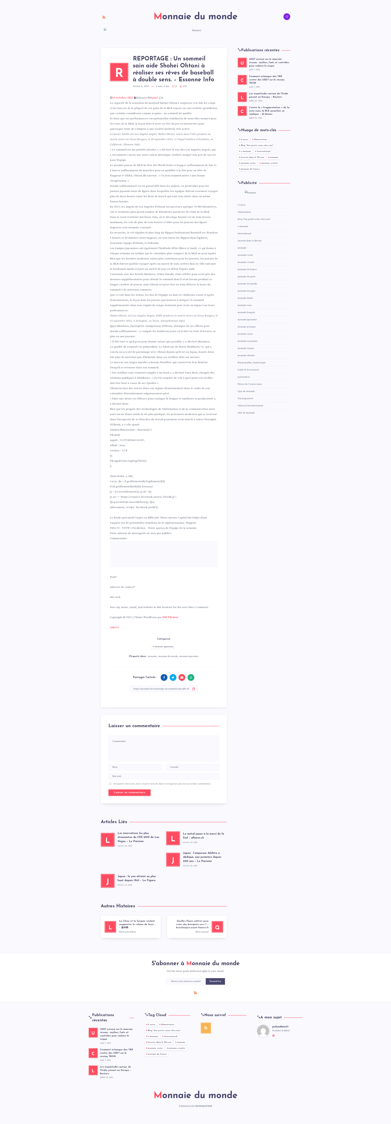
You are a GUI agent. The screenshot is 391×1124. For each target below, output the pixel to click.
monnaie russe (245, 334)
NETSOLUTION (203, 1106)
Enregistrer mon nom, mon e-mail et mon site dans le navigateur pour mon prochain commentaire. (162, 784)
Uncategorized (245, 398)
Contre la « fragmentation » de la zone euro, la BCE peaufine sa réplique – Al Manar (269, 110)
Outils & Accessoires (248, 369)
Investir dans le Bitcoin (252, 157)
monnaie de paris (246, 276)
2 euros (244, 139)
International (263, 151)
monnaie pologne (247, 326)
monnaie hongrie (246, 312)
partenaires (244, 377)
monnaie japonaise (164, 647)
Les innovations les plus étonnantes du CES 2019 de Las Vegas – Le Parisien (138, 837)
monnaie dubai (245, 298)
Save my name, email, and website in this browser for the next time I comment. (159, 607)
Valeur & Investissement (250, 405)
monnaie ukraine (246, 355)
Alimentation (260, 139)
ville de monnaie (246, 412)
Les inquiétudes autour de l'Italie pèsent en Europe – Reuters (115, 1070)
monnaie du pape (247, 291)
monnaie (152, 656)
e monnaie (246, 151)
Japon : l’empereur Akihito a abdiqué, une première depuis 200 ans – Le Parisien (202, 857)
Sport (154, 97)
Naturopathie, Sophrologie (252, 362)
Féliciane (141, 97)
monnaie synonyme (248, 341)
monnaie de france (250, 169)
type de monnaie (246, 391)
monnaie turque (246, 348)
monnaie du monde (168, 656)
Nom (113, 577)
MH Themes (170, 617)
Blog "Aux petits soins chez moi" (257, 145)
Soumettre (215, 981)
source (114, 627)
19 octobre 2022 (122, 97)
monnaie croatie (269, 163)
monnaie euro (245, 305)
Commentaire (118, 538)
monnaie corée (248, 163)
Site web (115, 597)
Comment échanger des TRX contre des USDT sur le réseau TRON (266, 79)
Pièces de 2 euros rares (250, 384)
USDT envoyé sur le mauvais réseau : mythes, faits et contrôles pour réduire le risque (269, 62)
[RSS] (104, 17)
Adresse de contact (122, 587)
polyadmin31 (280, 1026)
